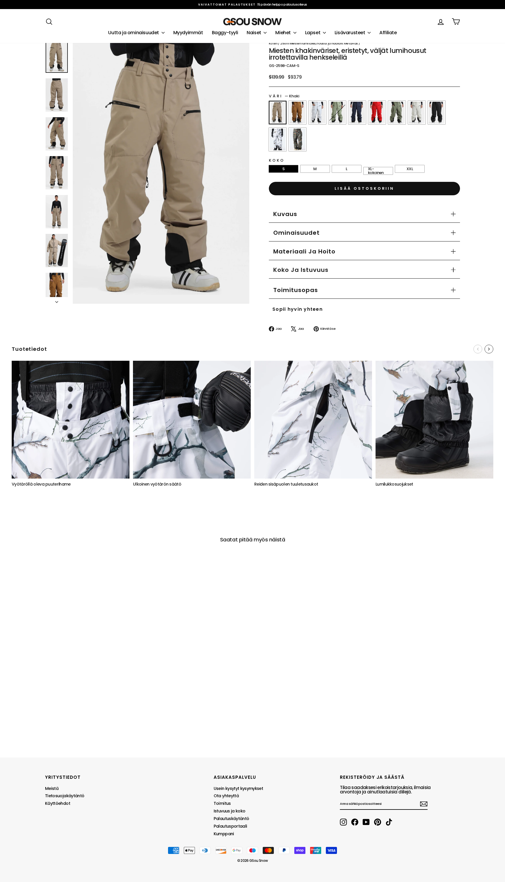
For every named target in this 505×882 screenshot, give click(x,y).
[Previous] (477, 349)
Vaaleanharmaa (317, 112)
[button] (300, 270)
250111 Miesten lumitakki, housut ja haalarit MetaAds (319, 43)
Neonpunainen (377, 112)
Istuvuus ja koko (229, 811)
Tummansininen (357, 112)
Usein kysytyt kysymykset (238, 788)
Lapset (313, 32)
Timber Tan (297, 112)
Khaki (277, 112)
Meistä (51, 788)
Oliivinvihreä (337, 112)
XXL (410, 169)
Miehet (283, 32)
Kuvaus (285, 214)
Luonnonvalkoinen (417, 112)
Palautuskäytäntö (231, 818)
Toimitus (222, 803)
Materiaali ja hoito (304, 251)
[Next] (489, 349)
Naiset (254, 32)
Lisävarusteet (350, 32)
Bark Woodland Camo (297, 139)
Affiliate (388, 32)
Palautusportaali (230, 826)
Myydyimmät (188, 32)
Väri (284, 96)
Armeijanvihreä (397, 112)
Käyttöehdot (57, 803)
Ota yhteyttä (226, 796)
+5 (49, 708)
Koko (277, 160)
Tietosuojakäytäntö (64, 796)
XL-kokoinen (376, 171)
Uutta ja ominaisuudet (134, 32)
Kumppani (224, 834)
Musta (436, 112)
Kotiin (273, 43)
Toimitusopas (295, 290)
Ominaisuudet (296, 233)
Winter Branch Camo (277, 139)
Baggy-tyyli (225, 32)
